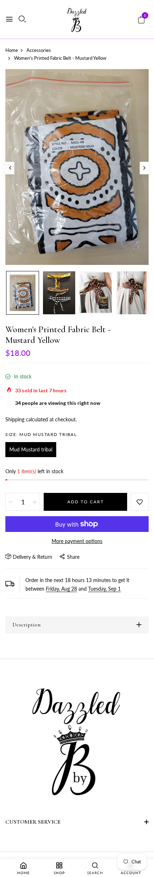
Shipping (14, 419)
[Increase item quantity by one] (35, 501)
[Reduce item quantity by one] (11, 501)
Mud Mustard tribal (30, 449)
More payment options (77, 541)
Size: (41, 434)
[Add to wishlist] (140, 502)
